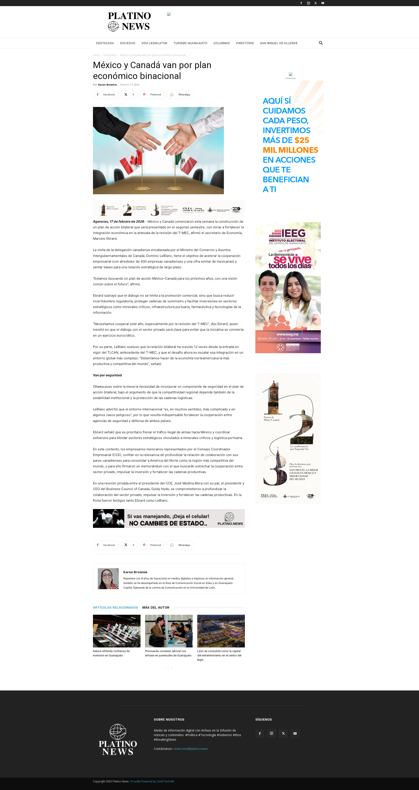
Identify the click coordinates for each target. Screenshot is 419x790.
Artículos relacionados (115, 607)
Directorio (245, 43)
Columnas (221, 43)
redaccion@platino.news (190, 749)
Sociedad (127, 43)
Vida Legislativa (154, 43)
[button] (321, 43)
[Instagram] (308, 3)
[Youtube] (322, 3)
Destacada (105, 43)
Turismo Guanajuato (190, 43)
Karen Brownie (107, 84)
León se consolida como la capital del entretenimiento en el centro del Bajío (219, 655)
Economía (110, 55)
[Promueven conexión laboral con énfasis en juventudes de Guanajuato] (169, 631)
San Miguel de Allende (279, 43)
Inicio (96, 55)
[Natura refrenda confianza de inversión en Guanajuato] (117, 631)
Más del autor (155, 607)
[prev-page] (164, 668)
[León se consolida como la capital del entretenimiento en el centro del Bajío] (221, 631)
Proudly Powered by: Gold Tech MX (152, 781)
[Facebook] (301, 3)
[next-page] (171, 668)
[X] (315, 3)
